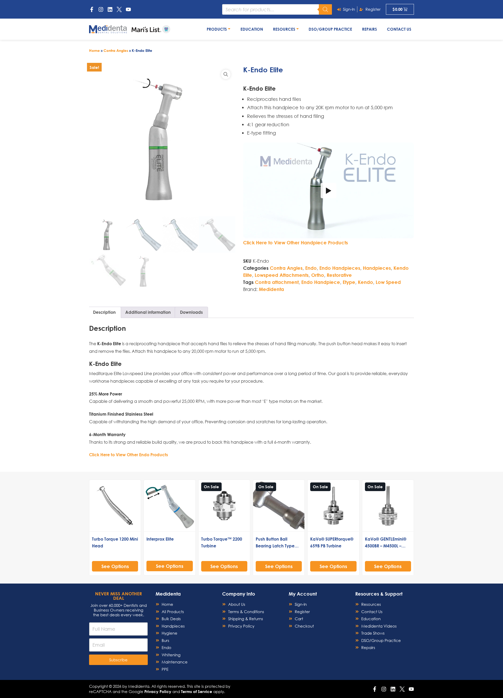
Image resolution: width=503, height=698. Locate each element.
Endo (311, 268)
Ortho (317, 275)
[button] (226, 74)
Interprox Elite (160, 538)
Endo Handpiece (320, 282)
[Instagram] (100, 9)
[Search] (325, 9)
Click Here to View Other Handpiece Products (295, 242)
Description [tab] (104, 312)
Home (94, 50)
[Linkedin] (110, 9)
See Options (115, 566)
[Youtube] (128, 9)
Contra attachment (277, 282)
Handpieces (377, 268)
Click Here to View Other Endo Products (128, 454)
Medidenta (271, 289)
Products (217, 29)
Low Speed (388, 282)
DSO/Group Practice (330, 29)
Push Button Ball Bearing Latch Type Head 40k (275, 545)
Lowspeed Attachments (282, 275)
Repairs (369, 29)
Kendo (365, 282)
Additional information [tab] (148, 312)
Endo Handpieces (339, 268)
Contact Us (399, 29)
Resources (284, 29)
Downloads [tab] (191, 312)
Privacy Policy (157, 691)
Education (251, 29)
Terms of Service (196, 691)
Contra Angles (115, 50)
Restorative (339, 275)
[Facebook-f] (91, 9)
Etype (349, 282)
